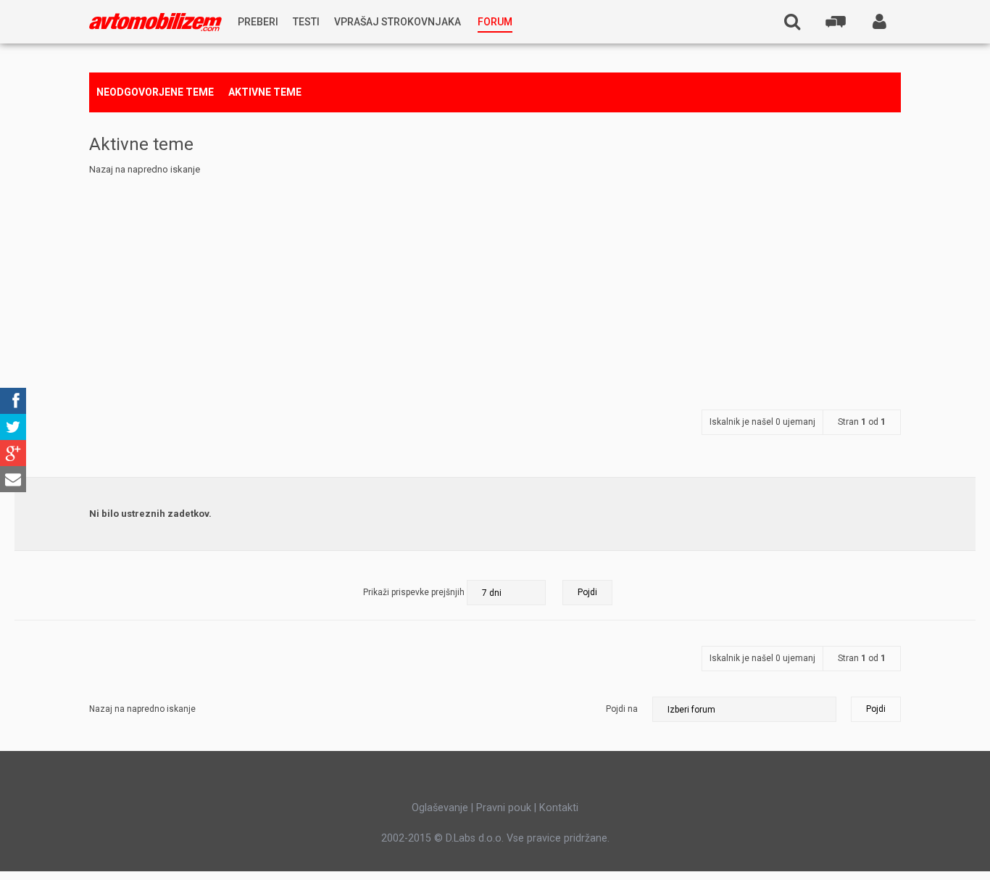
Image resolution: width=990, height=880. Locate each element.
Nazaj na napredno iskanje (144, 169)
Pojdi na (622, 709)
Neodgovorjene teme (155, 92)
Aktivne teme (264, 92)
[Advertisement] (495, 286)
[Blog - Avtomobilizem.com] (155, 22)
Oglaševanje (440, 807)
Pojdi (876, 709)
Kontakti (558, 807)
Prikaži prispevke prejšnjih (415, 592)
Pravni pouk (503, 807)
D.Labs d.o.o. (475, 838)
